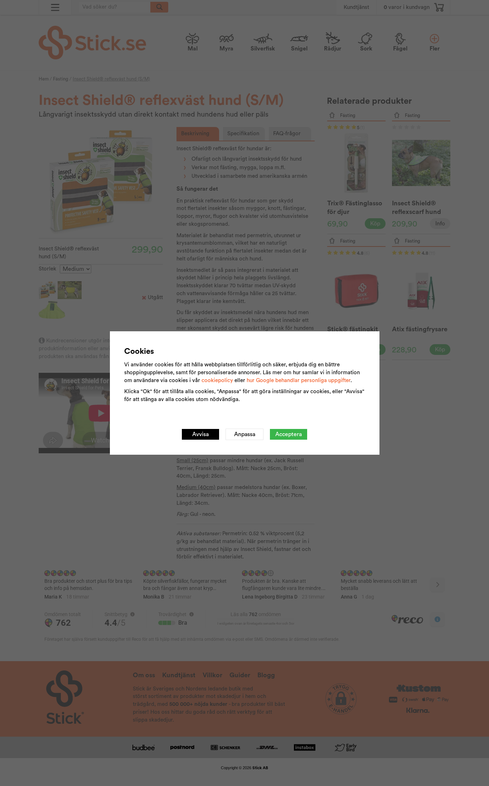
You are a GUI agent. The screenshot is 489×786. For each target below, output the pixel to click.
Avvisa (200, 434)
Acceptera (288, 434)
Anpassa (244, 434)
